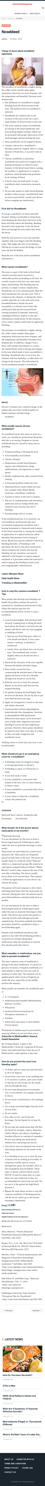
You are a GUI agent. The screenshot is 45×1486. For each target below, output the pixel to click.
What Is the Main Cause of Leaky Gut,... (22, 1434)
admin (4, 39)
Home (3, 18)
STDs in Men (9, 1386)
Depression (10, 1349)
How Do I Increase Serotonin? (17, 1375)
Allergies (11, 18)
